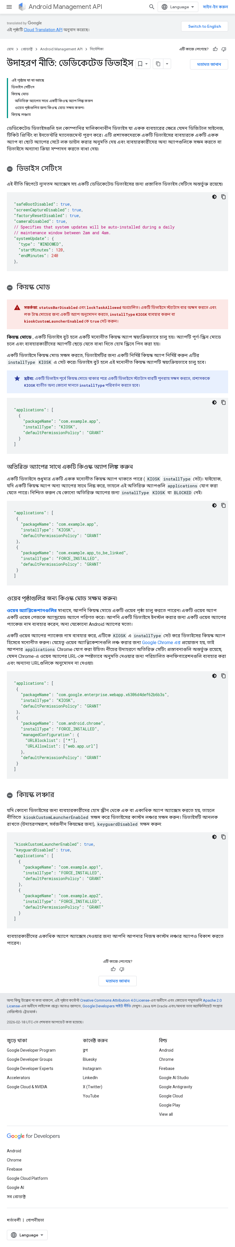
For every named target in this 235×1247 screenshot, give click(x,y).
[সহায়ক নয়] (224, 49)
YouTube (91, 1096)
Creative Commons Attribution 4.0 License (114, 1000)
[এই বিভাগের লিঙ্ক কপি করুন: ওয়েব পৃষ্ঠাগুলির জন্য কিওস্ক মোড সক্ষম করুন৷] (123, 598)
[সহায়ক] (215, 49)
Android (166, 1050)
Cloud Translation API (43, 29)
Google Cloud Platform (27, 1178)
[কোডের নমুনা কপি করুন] (223, 196)
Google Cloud (171, 1096)
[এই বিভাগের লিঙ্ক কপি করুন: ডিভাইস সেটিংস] (67, 169)
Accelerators (18, 1077)
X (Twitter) (92, 1087)
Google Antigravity (175, 1087)
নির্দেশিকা (96, 49)
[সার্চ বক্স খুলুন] (151, 6)
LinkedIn (90, 1077)
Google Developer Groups (29, 1059)
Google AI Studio (174, 1077)
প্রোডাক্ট (27, 49)
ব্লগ (85, 1050)
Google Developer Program (31, 1050)
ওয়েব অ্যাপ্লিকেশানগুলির (32, 610)
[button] (117, 169)
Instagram (92, 1068)
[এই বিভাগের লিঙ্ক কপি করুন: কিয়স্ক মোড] (55, 287)
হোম (10, 49)
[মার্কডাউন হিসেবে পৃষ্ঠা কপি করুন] (158, 64)
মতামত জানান (209, 64)
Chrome (166, 1059)
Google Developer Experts (30, 1068)
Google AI (15, 1187)
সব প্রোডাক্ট (16, 1196)
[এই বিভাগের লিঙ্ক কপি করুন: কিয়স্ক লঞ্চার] (60, 795)
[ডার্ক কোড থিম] (214, 196)
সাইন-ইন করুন (215, 7)
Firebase (167, 1068)
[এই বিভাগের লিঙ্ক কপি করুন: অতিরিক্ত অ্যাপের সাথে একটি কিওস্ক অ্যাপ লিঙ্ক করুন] (138, 467)
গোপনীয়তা (35, 1220)
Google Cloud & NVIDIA (27, 1087)
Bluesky (90, 1059)
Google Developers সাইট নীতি (107, 1006)
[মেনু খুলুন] (9, 7)
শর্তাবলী (14, 1220)
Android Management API (65, 7)
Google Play (169, 1105)
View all (166, 1114)
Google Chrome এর (161, 642)
